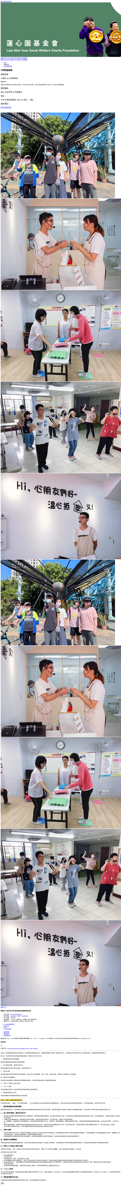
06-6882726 (25, 1016)
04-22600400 (6, 107)
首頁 (5, 62)
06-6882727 (14, 1016)
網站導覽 (6, 1032)
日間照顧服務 (8, 66)
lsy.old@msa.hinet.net (16, 1014)
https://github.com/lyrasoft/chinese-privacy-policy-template (22, 1048)
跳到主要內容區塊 (6, 1)
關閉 (2, 1183)
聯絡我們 (6, 1033)
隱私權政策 (7, 1035)
